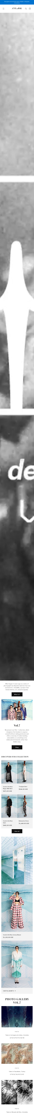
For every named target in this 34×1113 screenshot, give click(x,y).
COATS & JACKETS (8, 991)
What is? (17, 694)
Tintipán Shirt (23, 786)
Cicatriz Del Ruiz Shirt (8, 821)
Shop (17, 747)
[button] (3, 9)
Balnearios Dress (24, 821)
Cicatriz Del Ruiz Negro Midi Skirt (8, 787)
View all (17, 831)
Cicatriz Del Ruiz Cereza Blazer (12, 935)
